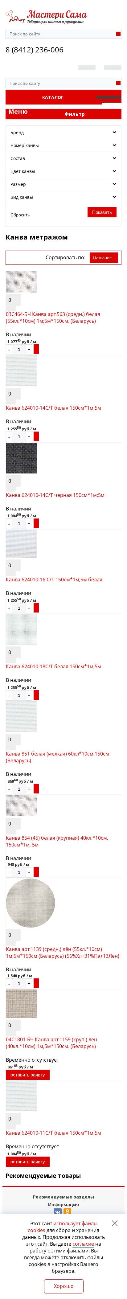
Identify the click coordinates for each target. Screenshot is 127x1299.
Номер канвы (24, 145)
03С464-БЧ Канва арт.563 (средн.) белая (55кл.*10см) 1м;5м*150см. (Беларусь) (53, 317)
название (102, 257)
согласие (83, 1243)
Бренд (17, 132)
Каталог (52, 97)
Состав (17, 158)
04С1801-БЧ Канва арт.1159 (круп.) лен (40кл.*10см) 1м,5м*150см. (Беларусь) (51, 1043)
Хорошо (64, 1286)
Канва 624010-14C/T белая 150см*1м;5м (53, 407)
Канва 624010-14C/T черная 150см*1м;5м (55, 495)
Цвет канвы (22, 171)
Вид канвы (21, 197)
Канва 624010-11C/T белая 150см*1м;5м (53, 1132)
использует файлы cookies (62, 1227)
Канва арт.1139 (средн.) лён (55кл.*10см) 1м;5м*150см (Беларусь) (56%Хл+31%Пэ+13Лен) (62, 952)
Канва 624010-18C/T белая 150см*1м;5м (53, 666)
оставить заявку (27, 1074)
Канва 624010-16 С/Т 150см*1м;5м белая (54, 579)
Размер (18, 184)
